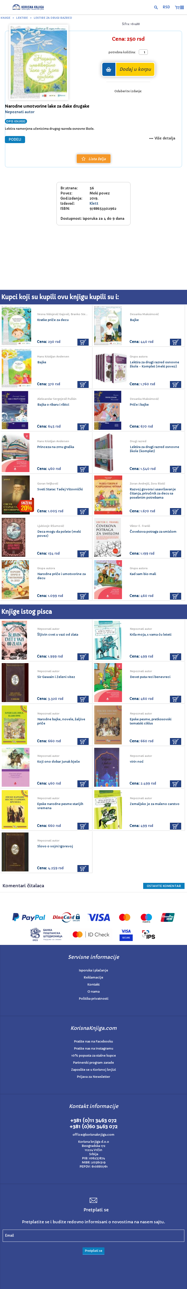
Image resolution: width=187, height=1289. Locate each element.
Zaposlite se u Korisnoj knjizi (93, 1070)
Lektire (22, 17)
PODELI (15, 139)
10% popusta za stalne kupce (93, 1055)
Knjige (5, 17)
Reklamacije (93, 977)
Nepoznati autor (20, 112)
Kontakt (93, 984)
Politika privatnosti (93, 998)
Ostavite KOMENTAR (164, 886)
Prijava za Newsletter (93, 1077)
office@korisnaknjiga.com (93, 1135)
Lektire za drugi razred (53, 17)
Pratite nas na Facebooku (93, 1041)
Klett (94, 203)
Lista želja (97, 159)
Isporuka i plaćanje (93, 970)
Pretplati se (93, 1250)
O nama (93, 991)
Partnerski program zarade (93, 1062)
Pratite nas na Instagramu (93, 1048)
